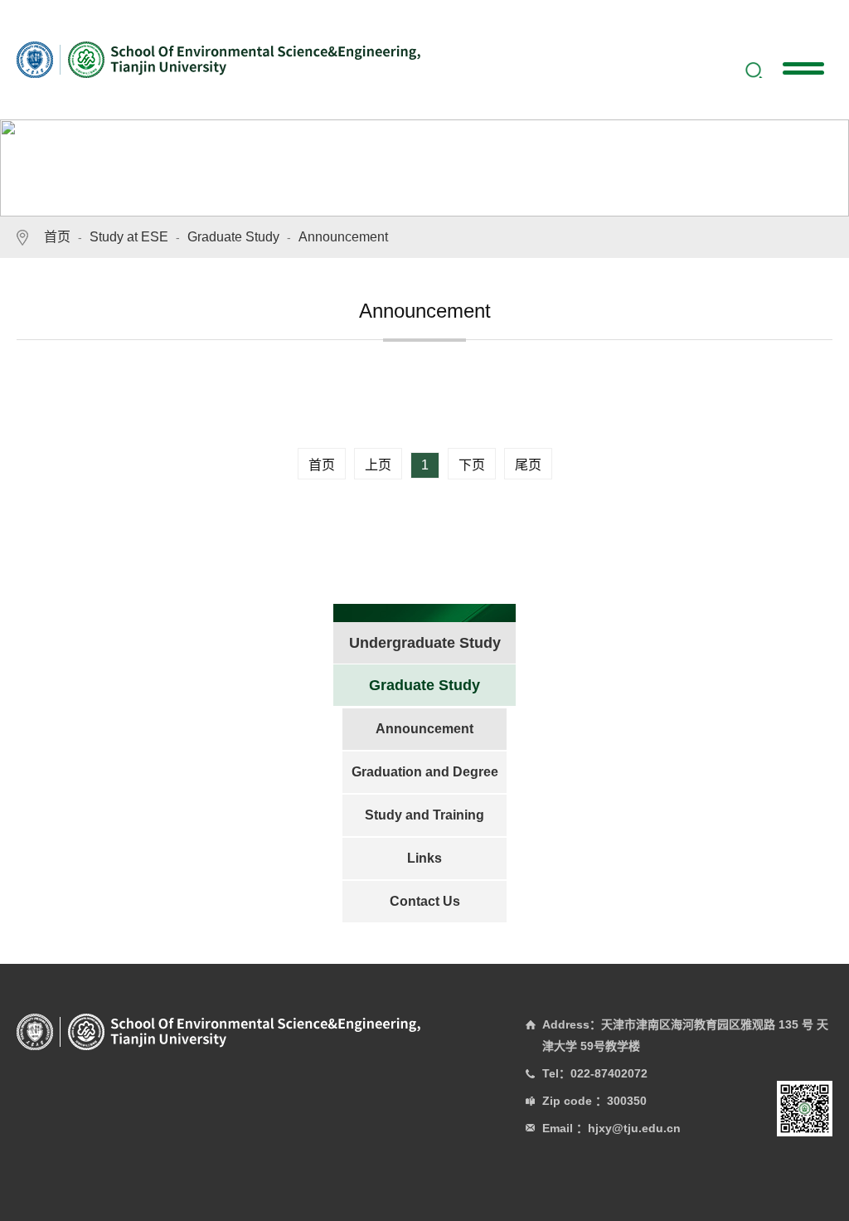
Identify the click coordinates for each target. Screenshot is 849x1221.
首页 (57, 237)
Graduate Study (233, 237)
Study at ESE (129, 237)
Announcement (343, 237)
